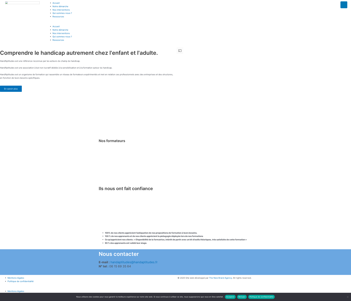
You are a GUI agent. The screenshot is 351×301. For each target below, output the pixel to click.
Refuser (241, 297)
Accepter (230, 297)
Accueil (56, 3)
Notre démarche (60, 6)
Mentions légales (16, 278)
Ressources (58, 16)
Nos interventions (61, 10)
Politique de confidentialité (21, 281)
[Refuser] (347, 297)
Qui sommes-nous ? (62, 13)
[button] (180, 23)
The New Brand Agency (220, 278)
